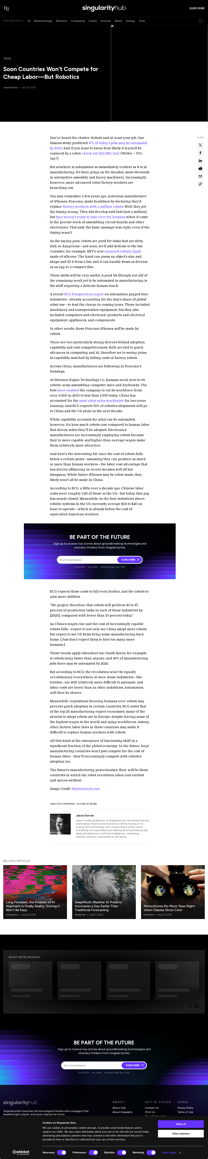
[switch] (93, 1152)
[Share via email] (200, 176)
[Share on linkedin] (200, 160)
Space (118, 20)
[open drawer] (6, 8)
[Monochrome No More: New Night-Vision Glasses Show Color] (173, 892)
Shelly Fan (80, 914)
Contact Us (152, 1107)
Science (106, 20)
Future (93, 20)
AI (29, 20)
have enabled (68, 390)
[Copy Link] (200, 184)
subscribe (197, 8)
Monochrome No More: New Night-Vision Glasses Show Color (170, 908)
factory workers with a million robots (93, 206)
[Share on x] (200, 145)
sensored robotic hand (122, 251)
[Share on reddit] (200, 168)
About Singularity (122, 1112)
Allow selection (181, 1133)
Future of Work (87, 804)
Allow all (181, 1124)
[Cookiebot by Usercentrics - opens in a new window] (21, 1152)
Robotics (61, 20)
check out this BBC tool (100, 153)
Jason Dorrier (10, 87)
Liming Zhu (12, 914)
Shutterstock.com (85, 789)
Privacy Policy (185, 1107)
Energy (130, 20)
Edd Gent (149, 914)
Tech (142, 20)
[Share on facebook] (200, 153)
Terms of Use (185, 1112)
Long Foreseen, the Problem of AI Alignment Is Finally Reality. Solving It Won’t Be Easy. (33, 906)
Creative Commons (62, 804)
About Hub (119, 1107)
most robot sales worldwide (101, 401)
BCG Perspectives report (84, 294)
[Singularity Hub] (104, 8)
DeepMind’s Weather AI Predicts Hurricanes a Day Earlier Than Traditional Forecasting (98, 906)
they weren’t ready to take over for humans (90, 217)
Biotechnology (43, 20)
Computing (78, 20)
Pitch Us (150, 1112)
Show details (169, 1152)
